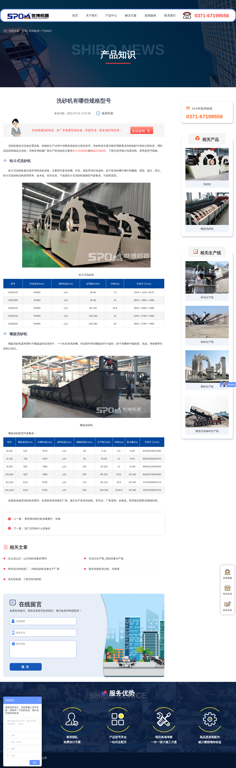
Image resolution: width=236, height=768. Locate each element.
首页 (75, 15)
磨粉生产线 (207, 386)
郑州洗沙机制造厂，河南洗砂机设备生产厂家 (33, 569)
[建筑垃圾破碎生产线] (207, 411)
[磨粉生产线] (207, 366)
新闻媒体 (150, 15)
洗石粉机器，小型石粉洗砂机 (24, 579)
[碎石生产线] (207, 277)
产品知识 (46, 31)
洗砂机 (207, 184)
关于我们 (91, 15)
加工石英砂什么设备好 (37, 528)
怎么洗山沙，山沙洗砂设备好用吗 (27, 558)
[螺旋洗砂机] (207, 209)
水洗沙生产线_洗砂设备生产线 (106, 558)
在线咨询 (138, 131)
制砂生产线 (207, 342)
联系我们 (170, 15)
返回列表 (107, 113)
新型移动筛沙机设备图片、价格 (43, 518)
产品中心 (111, 15)
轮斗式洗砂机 (80, 150)
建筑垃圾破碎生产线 (207, 431)
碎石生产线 (207, 297)
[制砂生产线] (207, 322)
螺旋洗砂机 (207, 228)
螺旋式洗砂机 (98, 150)
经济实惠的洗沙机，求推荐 (104, 569)
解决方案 (131, 15)
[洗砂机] (207, 164)
